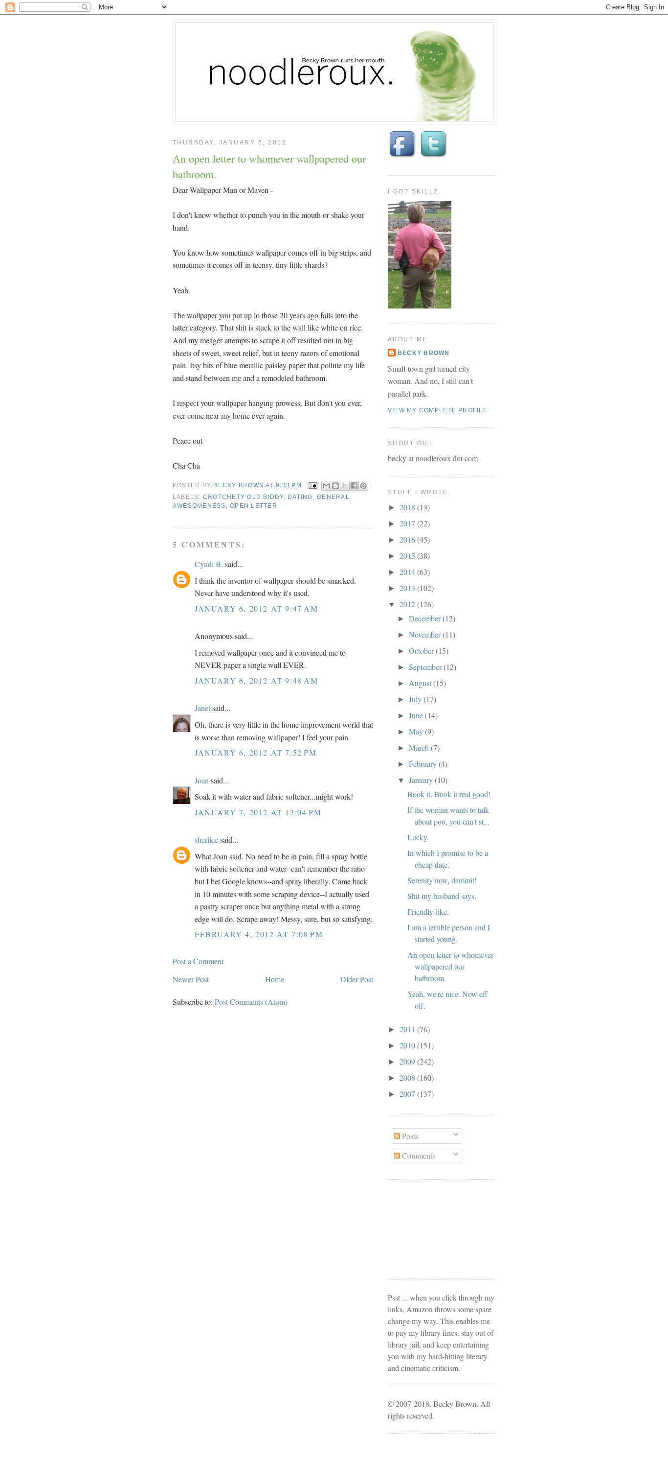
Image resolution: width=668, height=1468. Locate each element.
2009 (408, 1061)
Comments (417, 1155)
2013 (408, 588)
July (416, 699)
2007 (408, 1094)
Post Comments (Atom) (251, 1001)
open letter (253, 505)
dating (300, 497)
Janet (202, 708)
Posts (409, 1136)
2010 (408, 1045)
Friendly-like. (428, 911)
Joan (202, 780)
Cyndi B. (209, 564)
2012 (408, 604)
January (422, 780)
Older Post (356, 979)
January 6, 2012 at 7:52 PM (256, 752)
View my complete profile (438, 410)
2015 (408, 555)
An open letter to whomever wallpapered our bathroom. (450, 966)
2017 (408, 523)
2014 (408, 572)
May (417, 731)
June (417, 715)
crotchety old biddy (243, 497)
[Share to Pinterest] (363, 486)
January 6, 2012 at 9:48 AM (256, 680)
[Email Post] (312, 485)
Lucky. (418, 837)
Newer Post (191, 979)
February (424, 763)
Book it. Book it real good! (448, 794)
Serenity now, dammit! (442, 880)
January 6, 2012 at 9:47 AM (256, 608)
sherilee (206, 839)
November (426, 634)
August (421, 683)
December (426, 618)
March (420, 747)
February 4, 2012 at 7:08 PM (259, 934)
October (422, 650)
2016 (408, 539)
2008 (408, 1077)
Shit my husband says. (441, 896)
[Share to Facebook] (354, 486)
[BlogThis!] (335, 486)
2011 (408, 1029)
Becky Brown (424, 353)
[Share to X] (345, 486)
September (426, 667)
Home (274, 979)
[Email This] (326, 486)
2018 (408, 507)
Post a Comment (198, 961)
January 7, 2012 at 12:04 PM (258, 812)
